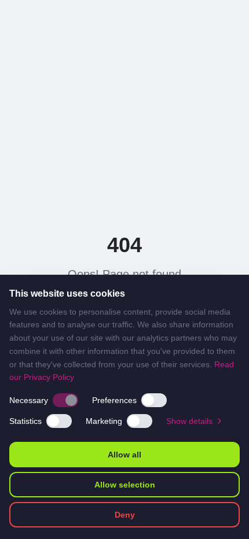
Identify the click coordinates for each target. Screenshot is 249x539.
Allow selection (124, 484)
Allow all (124, 454)
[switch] (65, 400)
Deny (125, 514)
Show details (189, 421)
